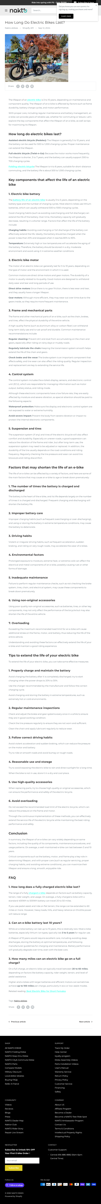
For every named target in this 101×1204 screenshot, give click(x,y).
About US (59, 1105)
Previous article (18, 1022)
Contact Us (60, 1124)
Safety (58, 1092)
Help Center (61, 1052)
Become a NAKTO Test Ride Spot (71, 1117)
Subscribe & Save (86, 2)
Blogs (7, 1113)
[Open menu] (6, 10)
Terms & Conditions (64, 1128)
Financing (60, 1088)
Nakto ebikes (11, 28)
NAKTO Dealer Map (14, 1120)
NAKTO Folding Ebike (15, 1052)
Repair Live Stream (14, 1132)
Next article (84, 1022)
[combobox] (54, 10)
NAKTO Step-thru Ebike (16, 1056)
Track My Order (62, 1048)
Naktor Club (11, 1124)
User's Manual (61, 1068)
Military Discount (13, 1072)
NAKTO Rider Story (14, 1128)
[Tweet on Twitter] (27, 86)
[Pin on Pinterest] (22, 86)
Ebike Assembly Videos (66, 1060)
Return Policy (61, 1076)
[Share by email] (32, 86)
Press (7, 1117)
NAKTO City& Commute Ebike (19, 1060)
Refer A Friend (12, 1084)
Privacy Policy (61, 1080)
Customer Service (63, 1084)
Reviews (9, 1109)
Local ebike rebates (14, 1076)
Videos (8, 1105)
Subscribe (14, 1168)
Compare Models (13, 1068)
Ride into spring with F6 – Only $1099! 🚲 (50, 2)
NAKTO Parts (11, 1064)
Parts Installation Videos (66, 1064)
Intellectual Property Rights (68, 1132)
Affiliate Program (63, 1109)
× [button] (96, 5)
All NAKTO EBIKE (13, 1048)
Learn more (66, 16)
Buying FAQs (11, 1080)
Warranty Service (63, 1072)
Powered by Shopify (13, 1196)
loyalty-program (62, 1056)
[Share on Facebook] (18, 86)
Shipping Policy (62, 1136)
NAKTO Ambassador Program (69, 1120)
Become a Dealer (63, 1113)
